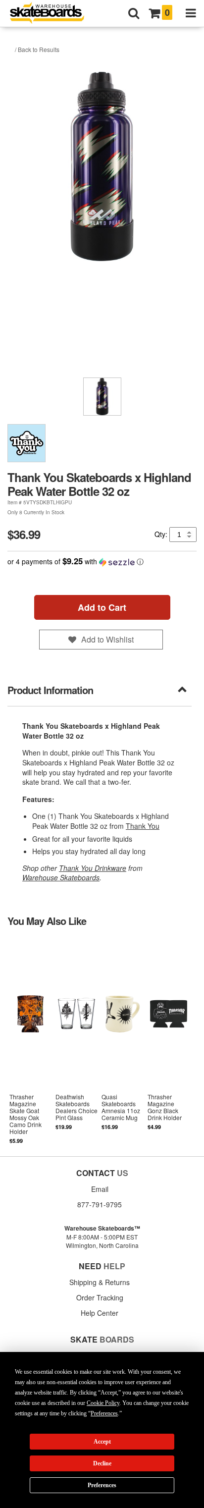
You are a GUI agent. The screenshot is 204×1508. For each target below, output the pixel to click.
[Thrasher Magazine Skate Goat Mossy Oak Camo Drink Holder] (30, 1040)
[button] (102, 561)
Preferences (102, 1485)
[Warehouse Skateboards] (52, 13)
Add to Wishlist (107, 639)
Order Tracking (99, 1297)
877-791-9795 (99, 1204)
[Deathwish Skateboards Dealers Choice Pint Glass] (76, 1040)
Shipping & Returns (99, 1282)
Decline (102, 1463)
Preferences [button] (104, 1413)
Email (99, 1189)
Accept (102, 1441)
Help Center (99, 1313)
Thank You (142, 826)
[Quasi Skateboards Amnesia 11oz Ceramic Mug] (123, 1040)
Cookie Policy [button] (103, 1403)
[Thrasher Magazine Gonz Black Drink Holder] (169, 1040)
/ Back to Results (37, 49)
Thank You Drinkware (92, 868)
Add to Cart (102, 607)
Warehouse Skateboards (61, 877)
